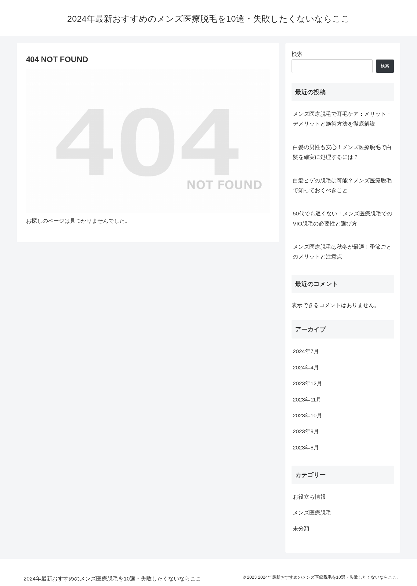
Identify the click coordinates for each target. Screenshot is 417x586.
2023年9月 (306, 431)
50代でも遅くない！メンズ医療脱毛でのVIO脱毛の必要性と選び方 (342, 218)
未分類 (301, 529)
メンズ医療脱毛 (312, 513)
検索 (297, 54)
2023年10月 (307, 415)
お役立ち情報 (309, 496)
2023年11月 (307, 399)
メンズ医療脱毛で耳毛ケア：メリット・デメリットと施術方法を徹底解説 (342, 119)
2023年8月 (306, 447)
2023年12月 (307, 383)
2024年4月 (306, 367)
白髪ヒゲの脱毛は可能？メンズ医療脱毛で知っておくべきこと (342, 185)
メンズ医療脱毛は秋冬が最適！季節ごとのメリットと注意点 (342, 252)
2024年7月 (306, 351)
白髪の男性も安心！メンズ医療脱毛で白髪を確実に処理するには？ (342, 152)
